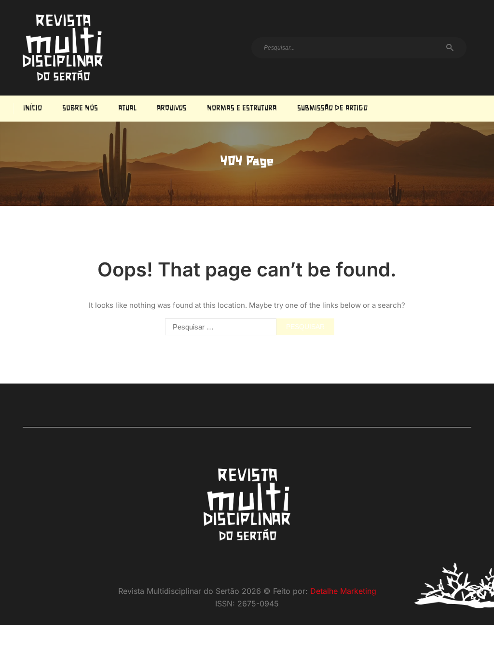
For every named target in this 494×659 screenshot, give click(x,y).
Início (32, 108)
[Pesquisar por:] (218, 326)
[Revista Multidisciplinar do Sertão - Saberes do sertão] (63, 47)
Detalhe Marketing (343, 591)
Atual (127, 108)
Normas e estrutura (242, 108)
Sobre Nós (80, 108)
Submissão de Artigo (332, 108)
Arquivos (172, 108)
